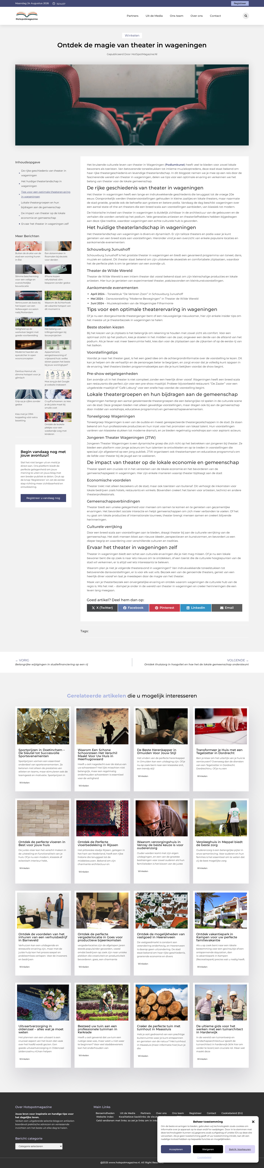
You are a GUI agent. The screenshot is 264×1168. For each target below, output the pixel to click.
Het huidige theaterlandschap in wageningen (41, 184)
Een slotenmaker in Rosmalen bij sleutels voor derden (56, 256)
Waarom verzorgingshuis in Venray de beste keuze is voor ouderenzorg (160, 845)
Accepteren (176, 1149)
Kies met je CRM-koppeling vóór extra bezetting (26, 417)
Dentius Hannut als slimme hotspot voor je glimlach (27, 374)
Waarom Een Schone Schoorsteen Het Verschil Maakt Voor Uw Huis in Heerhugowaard (97, 754)
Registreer (195, 1113)
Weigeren (208, 1149)
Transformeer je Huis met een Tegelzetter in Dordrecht (219, 751)
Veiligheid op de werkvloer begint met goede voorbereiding (27, 332)
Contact (215, 15)
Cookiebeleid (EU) (232, 1113)
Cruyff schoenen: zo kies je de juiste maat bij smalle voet (58, 404)
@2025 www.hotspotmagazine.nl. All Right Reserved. (132, 1162)
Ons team (176, 15)
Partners (132, 15)
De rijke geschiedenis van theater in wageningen (43, 173)
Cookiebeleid (204, 1157)
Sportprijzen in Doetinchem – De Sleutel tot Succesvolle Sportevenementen (41, 753)
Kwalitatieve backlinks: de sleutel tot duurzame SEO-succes (155, 1116)
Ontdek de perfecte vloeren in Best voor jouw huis (41, 843)
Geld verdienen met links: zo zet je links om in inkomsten (131, 1120)
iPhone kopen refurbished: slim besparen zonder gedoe (57, 279)
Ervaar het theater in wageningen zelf (45, 223)
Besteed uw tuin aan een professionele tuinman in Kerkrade (97, 1029)
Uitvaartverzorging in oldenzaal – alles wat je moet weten (40, 1029)
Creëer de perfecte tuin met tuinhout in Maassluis (158, 1027)
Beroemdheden (105, 1113)
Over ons (197, 15)
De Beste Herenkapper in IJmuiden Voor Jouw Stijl (156, 751)
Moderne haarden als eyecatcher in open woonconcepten (26, 355)
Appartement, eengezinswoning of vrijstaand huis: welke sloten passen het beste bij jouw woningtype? (57, 358)
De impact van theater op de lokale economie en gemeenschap (43, 215)
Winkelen (132, 35)
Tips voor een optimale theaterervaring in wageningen (45, 194)
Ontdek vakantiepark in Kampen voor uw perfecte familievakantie (216, 937)
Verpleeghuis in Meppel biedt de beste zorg (219, 843)
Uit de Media (154, 15)
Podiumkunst (175, 164)
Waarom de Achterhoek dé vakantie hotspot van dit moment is (58, 305)
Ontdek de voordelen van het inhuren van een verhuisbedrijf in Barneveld (42, 937)
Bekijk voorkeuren (240, 1149)
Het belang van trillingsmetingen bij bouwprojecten (55, 332)
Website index (105, 1116)
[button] (253, 1122)
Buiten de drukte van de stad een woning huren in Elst (28, 256)
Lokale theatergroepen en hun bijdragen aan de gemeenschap (40, 205)
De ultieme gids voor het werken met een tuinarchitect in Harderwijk (219, 1029)
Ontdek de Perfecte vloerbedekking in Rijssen (98, 843)
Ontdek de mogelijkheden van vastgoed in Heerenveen (161, 935)
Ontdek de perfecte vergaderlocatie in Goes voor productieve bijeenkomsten (100, 937)
